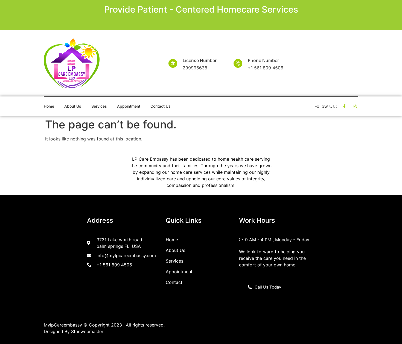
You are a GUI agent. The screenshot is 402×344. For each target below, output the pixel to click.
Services (99, 106)
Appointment (128, 106)
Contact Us (160, 106)
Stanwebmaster (87, 331)
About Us (72, 106)
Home (49, 106)
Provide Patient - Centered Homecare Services (201, 9)
